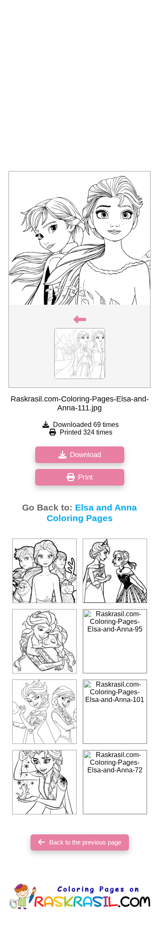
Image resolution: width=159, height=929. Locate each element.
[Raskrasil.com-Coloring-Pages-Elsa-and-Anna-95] (115, 641)
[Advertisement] (79, 88)
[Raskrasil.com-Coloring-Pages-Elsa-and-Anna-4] (44, 641)
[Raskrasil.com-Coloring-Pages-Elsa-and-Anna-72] (115, 782)
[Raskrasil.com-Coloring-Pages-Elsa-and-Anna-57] (44, 782)
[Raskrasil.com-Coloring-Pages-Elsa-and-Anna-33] (44, 571)
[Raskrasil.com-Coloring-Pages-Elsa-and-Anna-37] (115, 571)
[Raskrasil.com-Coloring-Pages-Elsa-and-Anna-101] (115, 711)
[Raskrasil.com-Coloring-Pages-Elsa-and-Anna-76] (44, 711)
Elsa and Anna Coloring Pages (92, 512)
